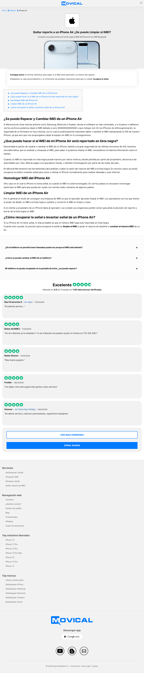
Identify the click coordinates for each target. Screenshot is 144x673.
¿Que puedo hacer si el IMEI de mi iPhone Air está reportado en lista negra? (44, 96)
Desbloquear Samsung (15, 589)
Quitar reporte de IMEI (15, 485)
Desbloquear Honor (14, 602)
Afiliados (9, 521)
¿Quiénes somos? (13, 504)
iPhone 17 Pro (12, 544)
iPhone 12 (10, 566)
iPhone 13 (10, 540)
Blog (7, 513)
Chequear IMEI (12, 477)
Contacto (10, 499)
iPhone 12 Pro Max (14, 553)
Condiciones (75, 666)
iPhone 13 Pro (12, 548)
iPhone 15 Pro (12, 562)
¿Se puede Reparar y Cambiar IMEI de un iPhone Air (33, 93)
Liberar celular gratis (14, 580)
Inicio (4, 10)
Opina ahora (72, 445)
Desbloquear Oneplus (15, 597)
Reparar (13, 10)
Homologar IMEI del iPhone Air (24, 100)
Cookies (95, 666)
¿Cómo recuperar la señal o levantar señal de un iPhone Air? (37, 107)
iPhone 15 (10, 557)
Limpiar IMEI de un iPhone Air (23, 104)
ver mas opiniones (72, 434)
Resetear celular (13, 481)
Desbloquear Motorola (15, 593)
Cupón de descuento (15, 526)
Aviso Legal (85, 666)
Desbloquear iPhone (14, 584)
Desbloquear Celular (14, 472)
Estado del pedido (14, 508)
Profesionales (12, 517)
